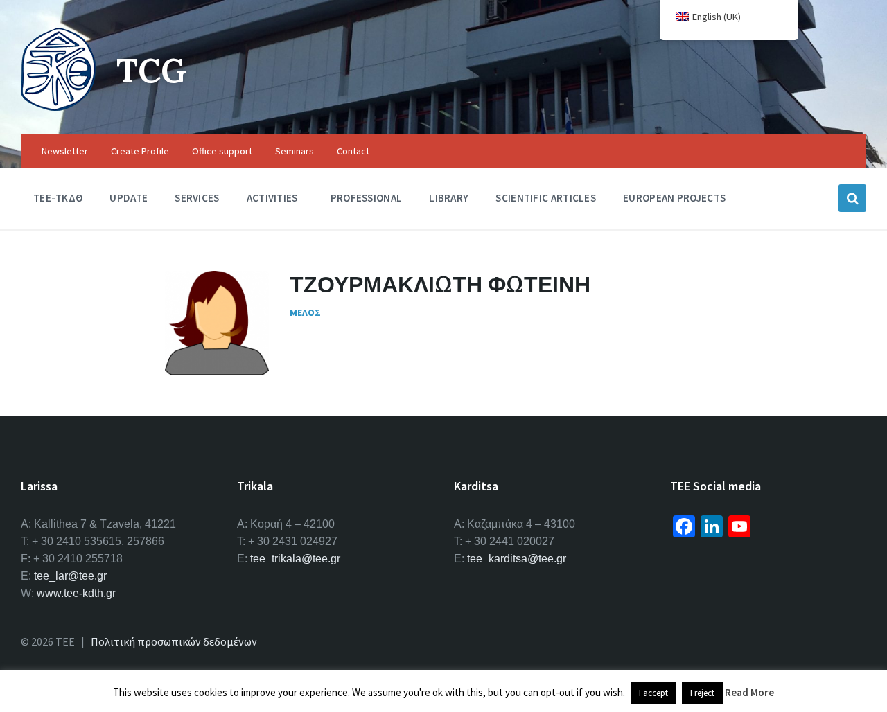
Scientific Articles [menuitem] (545, 197)
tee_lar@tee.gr (70, 576)
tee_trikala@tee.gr (295, 558)
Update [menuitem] (128, 197)
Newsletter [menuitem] (65, 151)
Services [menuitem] (197, 197)
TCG (151, 70)
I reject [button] (702, 693)
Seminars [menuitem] (294, 151)
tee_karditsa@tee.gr (516, 558)
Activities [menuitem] (272, 197)
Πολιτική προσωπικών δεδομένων (174, 641)
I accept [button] (653, 693)
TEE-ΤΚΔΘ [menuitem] (57, 197)
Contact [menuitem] (353, 151)
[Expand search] (852, 198)
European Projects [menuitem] (674, 197)
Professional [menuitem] (367, 197)
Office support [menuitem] (222, 151)
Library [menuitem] (448, 197)
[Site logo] (58, 107)
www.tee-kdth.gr (76, 593)
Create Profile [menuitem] (140, 151)
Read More (749, 692)
